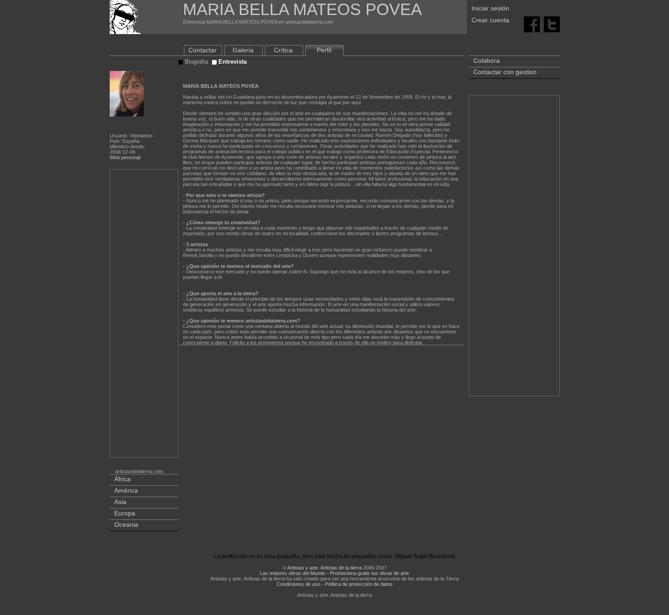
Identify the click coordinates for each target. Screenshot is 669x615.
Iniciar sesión (490, 8)
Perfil (324, 50)
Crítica (283, 50)
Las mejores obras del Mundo (292, 573)
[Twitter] (552, 23)
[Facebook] (532, 23)
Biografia (195, 61)
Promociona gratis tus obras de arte (369, 573)
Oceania (126, 524)
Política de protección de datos (359, 584)
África (122, 479)
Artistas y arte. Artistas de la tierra (324, 567)
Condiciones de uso (298, 584)
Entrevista (232, 61)
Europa (124, 513)
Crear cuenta (490, 20)
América (126, 490)
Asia (120, 501)
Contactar (202, 50)
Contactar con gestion (505, 72)
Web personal (125, 157)
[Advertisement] (144, 315)
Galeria (243, 50)
